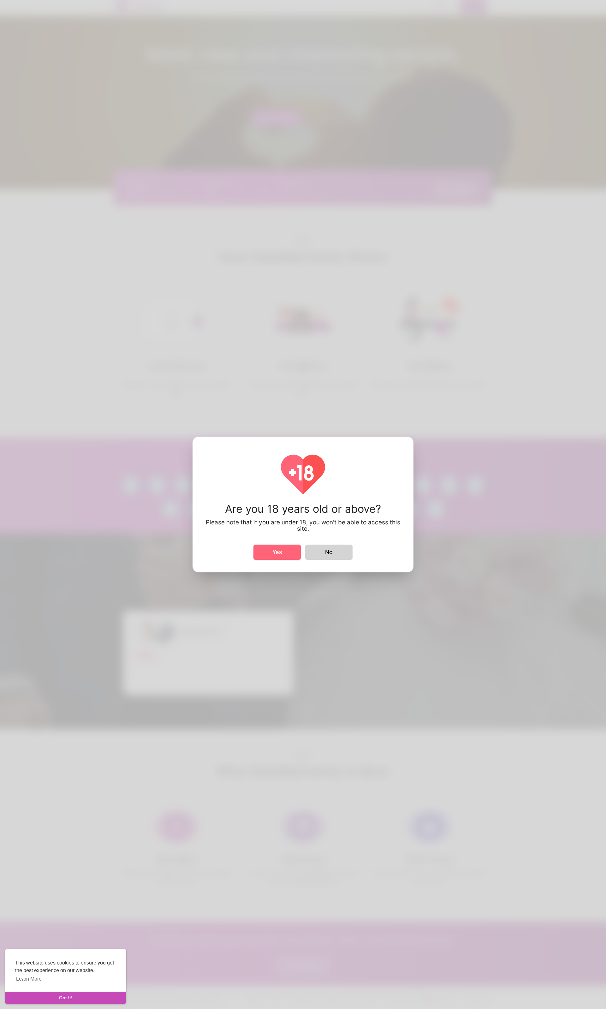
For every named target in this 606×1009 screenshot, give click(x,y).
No (329, 552)
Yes (277, 552)
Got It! (66, 997)
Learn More (29, 979)
